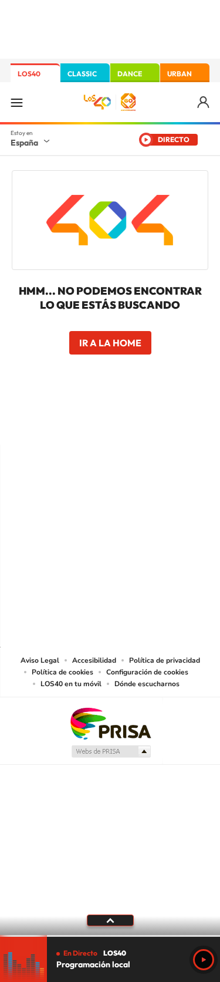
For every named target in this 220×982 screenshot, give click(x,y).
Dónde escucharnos (147, 684)
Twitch (157, 422)
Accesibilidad (94, 660)
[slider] (110, 936)
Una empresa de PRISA (110, 723)
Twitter (110, 422)
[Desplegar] (110, 920)
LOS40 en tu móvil (70, 684)
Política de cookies (62, 672)
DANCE (129, 73)
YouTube (86, 422)
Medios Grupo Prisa (111, 751)
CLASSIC (82, 73)
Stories (180, 422)
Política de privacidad (164, 660)
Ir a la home (110, 343)
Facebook (133, 422)
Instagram (40, 422)
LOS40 (29, 73)
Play (203, 960)
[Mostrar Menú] (16, 102)
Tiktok (63, 422)
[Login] (204, 102)
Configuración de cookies (147, 672)
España (24, 142)
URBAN (179, 73)
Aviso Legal (40, 660)
